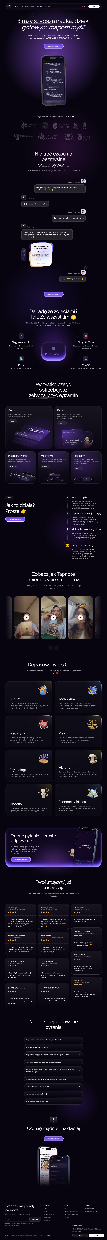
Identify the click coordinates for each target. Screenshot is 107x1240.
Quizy (16, 6)
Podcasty (47, 6)
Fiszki (21, 6)
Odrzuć (80, 1235)
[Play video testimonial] (26, 617)
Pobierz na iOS (90, 1208)
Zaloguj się (95, 6)
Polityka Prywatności (71, 1211)
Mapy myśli (39, 6)
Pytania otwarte (29, 6)
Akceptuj (96, 1235)
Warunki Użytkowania (71, 1214)
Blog (65, 1208)
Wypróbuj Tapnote (53, 46)
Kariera (66, 1217)
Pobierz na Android (91, 1211)
